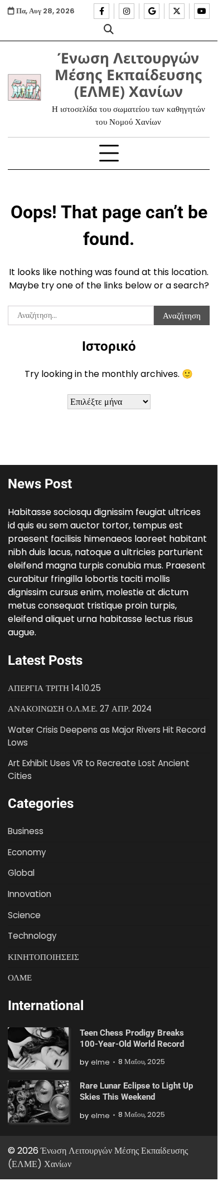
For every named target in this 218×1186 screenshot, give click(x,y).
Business (25, 831)
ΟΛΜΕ (20, 977)
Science (24, 915)
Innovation (29, 894)
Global (21, 873)
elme (100, 1062)
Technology (32, 936)
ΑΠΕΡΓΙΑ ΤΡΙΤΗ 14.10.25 (54, 688)
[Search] (108, 29)
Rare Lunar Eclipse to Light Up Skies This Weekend (136, 1091)
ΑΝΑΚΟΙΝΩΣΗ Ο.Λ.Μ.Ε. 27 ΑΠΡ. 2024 (80, 708)
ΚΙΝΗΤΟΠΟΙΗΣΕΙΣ (43, 957)
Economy (27, 852)
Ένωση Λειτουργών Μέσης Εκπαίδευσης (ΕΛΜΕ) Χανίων (128, 74)
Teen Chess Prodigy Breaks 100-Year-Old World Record (132, 1038)
